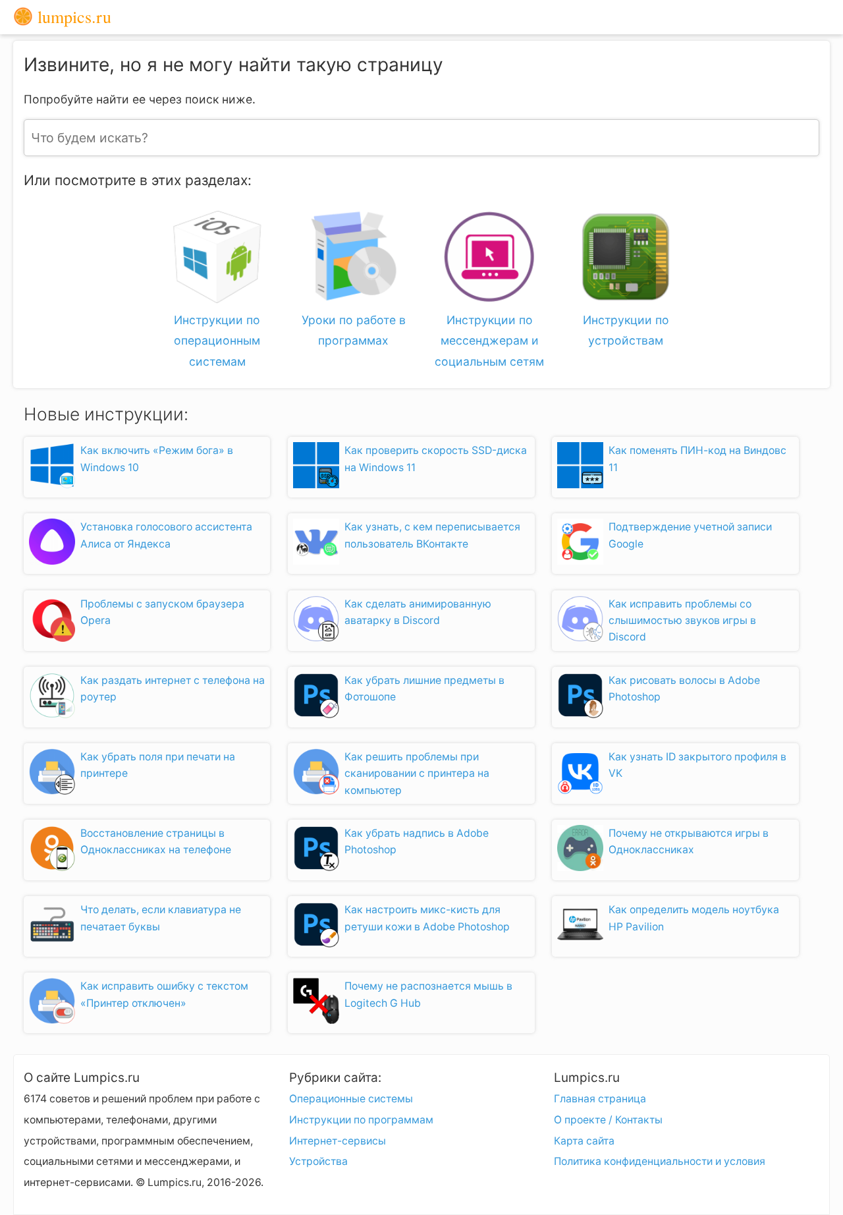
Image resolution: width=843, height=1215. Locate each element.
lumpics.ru (72, 17)
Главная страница (600, 1098)
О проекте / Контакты (608, 1120)
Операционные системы (351, 1098)
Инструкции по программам (361, 1120)
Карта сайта (584, 1141)
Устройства (318, 1161)
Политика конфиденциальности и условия (659, 1161)
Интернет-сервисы (337, 1141)
